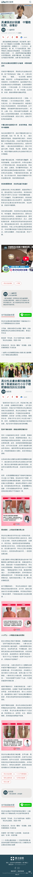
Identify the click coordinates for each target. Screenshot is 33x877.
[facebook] (15, 869)
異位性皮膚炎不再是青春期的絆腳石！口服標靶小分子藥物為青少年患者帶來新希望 (16, 812)
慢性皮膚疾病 (8, 778)
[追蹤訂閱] (21, 37)
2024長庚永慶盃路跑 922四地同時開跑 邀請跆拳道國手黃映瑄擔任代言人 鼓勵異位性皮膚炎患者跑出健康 (16, 842)
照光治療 (6, 782)
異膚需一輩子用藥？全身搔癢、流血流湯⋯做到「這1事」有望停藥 (16, 834)
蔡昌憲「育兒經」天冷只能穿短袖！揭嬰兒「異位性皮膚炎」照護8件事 (16, 339)
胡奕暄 (8, 391)
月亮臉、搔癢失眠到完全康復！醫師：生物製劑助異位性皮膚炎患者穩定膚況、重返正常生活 (16, 330)
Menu (31, 872)
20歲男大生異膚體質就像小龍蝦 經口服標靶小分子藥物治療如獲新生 (16, 353)
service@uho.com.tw (20, 864)
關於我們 (13, 871)
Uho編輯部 (10, 30)
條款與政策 (21, 871)
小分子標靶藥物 (22, 774)
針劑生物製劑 (21, 778)
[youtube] (18, 868)
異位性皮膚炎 (26, 44)
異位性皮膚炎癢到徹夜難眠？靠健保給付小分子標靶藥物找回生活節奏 (16, 322)
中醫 (18, 283)
